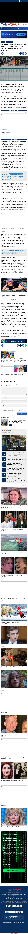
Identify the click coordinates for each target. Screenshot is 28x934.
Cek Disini (10, 918)
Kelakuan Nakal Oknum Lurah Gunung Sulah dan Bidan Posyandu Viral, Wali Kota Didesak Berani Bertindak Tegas (16, 474)
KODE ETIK (8, 901)
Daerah (10, 424)
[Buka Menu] (24, 24)
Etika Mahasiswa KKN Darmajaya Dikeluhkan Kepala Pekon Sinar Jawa (15, 469)
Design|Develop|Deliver (14, 870)
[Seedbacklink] (20, 906)
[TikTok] (18, 907)
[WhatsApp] (26, 345)
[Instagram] (12, 907)
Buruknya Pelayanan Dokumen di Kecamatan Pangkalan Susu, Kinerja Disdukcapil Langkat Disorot (16, 479)
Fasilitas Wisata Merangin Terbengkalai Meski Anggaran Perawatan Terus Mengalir (14, 464)
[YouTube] (15, 907)
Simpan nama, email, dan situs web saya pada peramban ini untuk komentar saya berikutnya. (14, 409)
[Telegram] (23, 345)
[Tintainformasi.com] (10, 24)
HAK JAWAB (4, 902)
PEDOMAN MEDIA (15, 901)
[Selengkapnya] (25, 430)
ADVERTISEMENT (19, 902)
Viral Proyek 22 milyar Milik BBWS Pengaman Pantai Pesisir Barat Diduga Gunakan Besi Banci (15, 453)
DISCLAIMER (23, 901)
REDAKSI (4, 901)
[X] (10, 907)
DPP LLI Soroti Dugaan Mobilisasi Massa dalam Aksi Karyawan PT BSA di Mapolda (16, 458)
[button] (21, 24)
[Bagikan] (26, 53)
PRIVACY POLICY (11, 902)
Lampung (3, 41)
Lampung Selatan (9, 41)
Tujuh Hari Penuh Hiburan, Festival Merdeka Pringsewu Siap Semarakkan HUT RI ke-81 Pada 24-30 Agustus (17, 422)
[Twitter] (20, 345)
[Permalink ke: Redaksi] (2, 53)
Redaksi (5, 53)
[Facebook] (18, 345)
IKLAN (25, 902)
